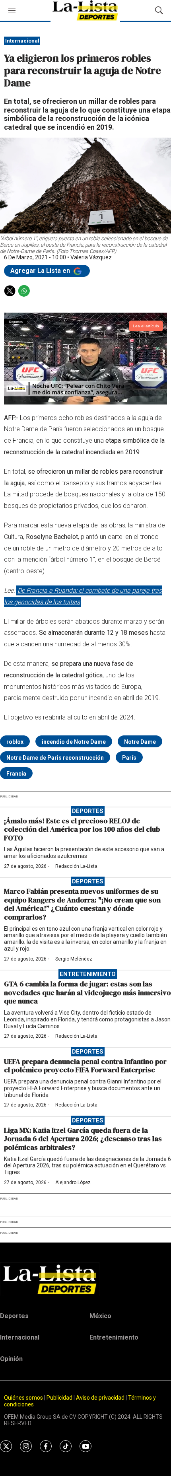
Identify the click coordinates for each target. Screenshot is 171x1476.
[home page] (85, 1279)
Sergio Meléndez (73, 959)
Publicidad (60, 1397)
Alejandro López (73, 1182)
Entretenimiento (88, 974)
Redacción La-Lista (76, 866)
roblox (14, 742)
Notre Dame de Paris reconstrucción (55, 758)
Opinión (11, 1359)
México (100, 1316)
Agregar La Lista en (41, 270)
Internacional (22, 41)
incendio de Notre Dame (74, 742)
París (129, 758)
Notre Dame (140, 742)
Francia (16, 773)
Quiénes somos (23, 1397)
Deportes (87, 811)
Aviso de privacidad (100, 1397)
